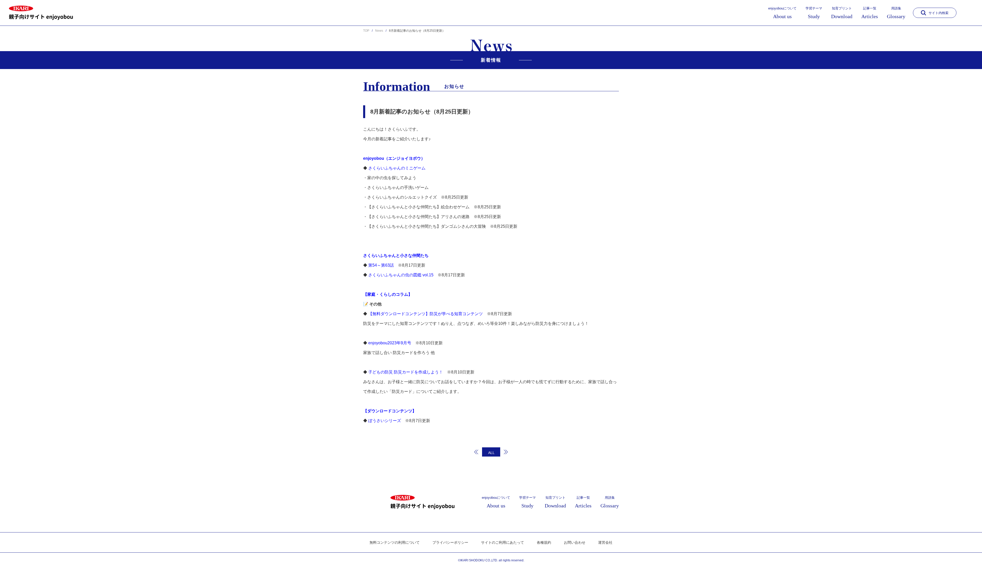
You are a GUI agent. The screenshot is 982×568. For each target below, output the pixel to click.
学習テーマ (814, 13)
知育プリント (841, 13)
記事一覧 (869, 13)
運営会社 (605, 542)
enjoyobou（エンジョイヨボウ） (394, 158)
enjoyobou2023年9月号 (389, 343)
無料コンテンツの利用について (395, 542)
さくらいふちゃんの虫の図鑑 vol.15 (400, 275)
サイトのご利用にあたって (502, 542)
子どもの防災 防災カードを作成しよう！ (405, 372)
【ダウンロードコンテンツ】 (389, 411)
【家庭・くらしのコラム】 (387, 294)
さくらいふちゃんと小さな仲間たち (396, 255)
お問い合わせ (574, 542)
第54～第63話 (381, 265)
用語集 (896, 13)
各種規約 (544, 542)
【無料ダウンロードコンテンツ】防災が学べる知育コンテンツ (425, 314)
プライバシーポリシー (450, 542)
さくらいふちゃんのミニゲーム (397, 168)
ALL (491, 453)
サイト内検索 (938, 13)
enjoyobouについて (782, 13)
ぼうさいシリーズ (384, 420)
